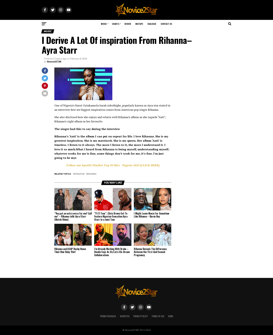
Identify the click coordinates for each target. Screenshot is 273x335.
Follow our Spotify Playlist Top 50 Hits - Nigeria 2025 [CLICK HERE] (112, 165)
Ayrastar (79, 174)
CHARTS (115, 23)
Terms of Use (158, 316)
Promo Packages (108, 316)
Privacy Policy (140, 316)
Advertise (125, 316)
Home (170, 316)
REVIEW (127, 23)
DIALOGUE (152, 23)
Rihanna (91, 174)
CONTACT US (166, 23)
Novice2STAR (54, 61)
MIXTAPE (139, 23)
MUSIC (104, 23)
